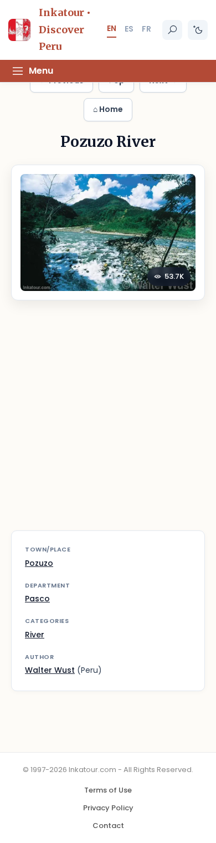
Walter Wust (50, 670)
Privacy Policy (108, 808)
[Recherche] (172, 30)
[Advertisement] (108, 422)
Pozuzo (39, 563)
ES (129, 28)
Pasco (37, 598)
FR (146, 28)
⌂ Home (108, 109)
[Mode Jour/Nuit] (198, 30)
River (34, 634)
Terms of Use (108, 790)
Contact (108, 825)
